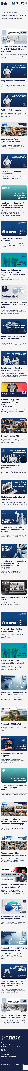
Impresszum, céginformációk (8, 1056)
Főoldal (3, 12)
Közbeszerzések (5, 1054)
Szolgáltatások (12, 12)
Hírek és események (19, 15)
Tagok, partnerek (6, 15)
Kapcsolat (4, 18)
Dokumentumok (5, 1052)
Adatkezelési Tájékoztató (7, 1059)
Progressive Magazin (15, 18)
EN (2, 3)
